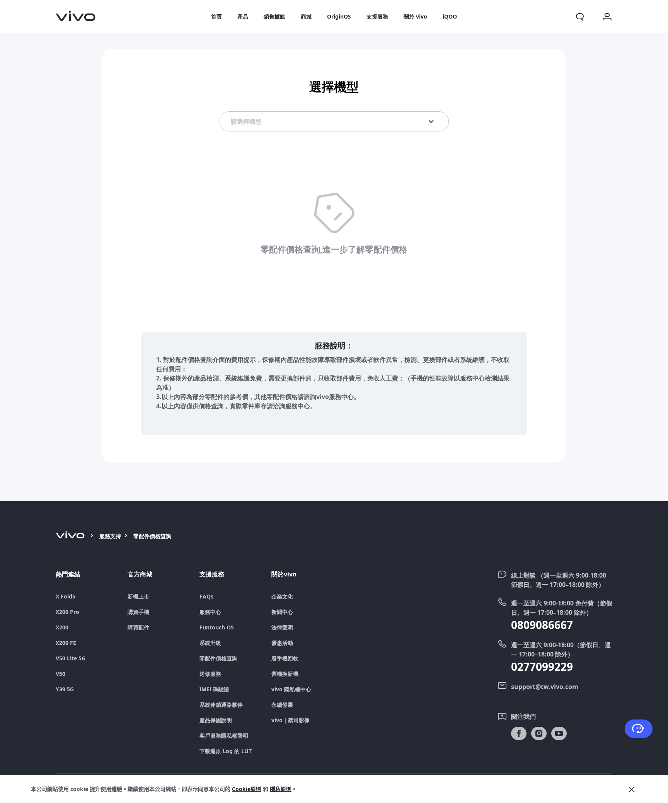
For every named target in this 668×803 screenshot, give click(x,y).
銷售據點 (274, 16)
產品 (242, 16)
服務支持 (110, 536)
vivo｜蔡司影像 (290, 720)
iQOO (450, 16)
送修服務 (210, 673)
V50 (60, 673)
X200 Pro (67, 612)
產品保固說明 (215, 720)
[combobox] (334, 121)
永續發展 (282, 704)
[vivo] (71, 536)
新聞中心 (282, 612)
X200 (62, 627)
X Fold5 (65, 596)
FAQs (206, 596)
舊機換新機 (284, 673)
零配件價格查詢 (218, 658)
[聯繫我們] (639, 728)
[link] (76, 15)
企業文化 (282, 596)
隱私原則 (280, 789)
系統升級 (210, 642)
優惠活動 (282, 642)
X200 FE (66, 642)
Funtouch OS (216, 627)
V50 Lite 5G (70, 658)
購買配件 (138, 627)
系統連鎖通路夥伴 (221, 704)
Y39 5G (65, 689)
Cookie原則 (246, 789)
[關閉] (631, 789)
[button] (579, 16)
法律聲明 (282, 627)
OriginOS (339, 16)
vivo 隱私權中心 (291, 689)
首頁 (216, 16)
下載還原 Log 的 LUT (225, 751)
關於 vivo (415, 16)
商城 (306, 16)
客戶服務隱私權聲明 (223, 735)
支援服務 (377, 16)
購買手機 (138, 612)
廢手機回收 (284, 658)
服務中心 (210, 612)
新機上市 (138, 596)
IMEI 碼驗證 (214, 689)
